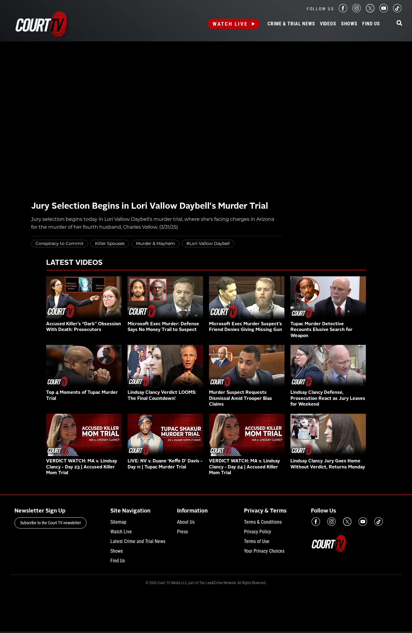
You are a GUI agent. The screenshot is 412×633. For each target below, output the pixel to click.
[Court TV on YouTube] (383, 11)
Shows (349, 23)
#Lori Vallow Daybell (208, 243)
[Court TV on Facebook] (343, 11)
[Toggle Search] (399, 23)
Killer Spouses (110, 243)
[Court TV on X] (370, 11)
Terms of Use (256, 541)
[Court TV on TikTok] (397, 11)
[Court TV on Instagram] (356, 11)
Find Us (371, 23)
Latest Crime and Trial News (137, 541)
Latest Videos (74, 263)
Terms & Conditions (263, 522)
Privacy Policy (257, 532)
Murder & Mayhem (155, 243)
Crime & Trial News (291, 23)
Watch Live (230, 24)
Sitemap (118, 522)
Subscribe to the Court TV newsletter (50, 522)
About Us (186, 522)
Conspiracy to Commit (60, 243)
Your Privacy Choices (264, 551)
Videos (328, 23)
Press (182, 532)
